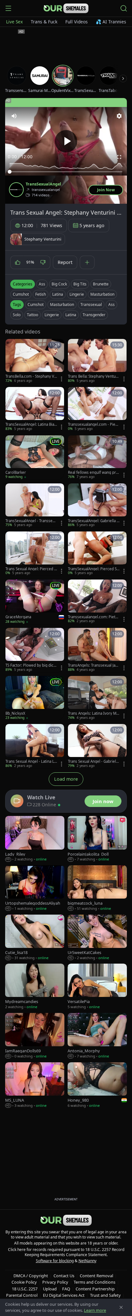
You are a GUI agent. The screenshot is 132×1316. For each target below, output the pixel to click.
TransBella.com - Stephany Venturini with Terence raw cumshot (30, 376)
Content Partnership (95, 1289)
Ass (42, 284)
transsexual (91, 304)
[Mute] (14, 116)
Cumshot (21, 294)
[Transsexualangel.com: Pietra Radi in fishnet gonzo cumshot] (97, 602)
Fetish (40, 294)
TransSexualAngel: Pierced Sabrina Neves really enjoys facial (93, 569)
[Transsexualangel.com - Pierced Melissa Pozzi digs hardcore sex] (97, 409)
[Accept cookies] (121, 1307)
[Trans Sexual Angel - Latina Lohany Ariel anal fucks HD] (34, 746)
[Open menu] (8, 8)
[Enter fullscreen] (119, 157)
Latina (57, 294)
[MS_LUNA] (34, 1085)
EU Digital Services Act (64, 1295)
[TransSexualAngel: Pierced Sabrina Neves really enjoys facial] (97, 553)
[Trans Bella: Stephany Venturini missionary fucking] (97, 361)
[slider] (66, 172)
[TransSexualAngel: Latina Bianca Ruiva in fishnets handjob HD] (34, 409)
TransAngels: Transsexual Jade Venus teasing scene (93, 665)
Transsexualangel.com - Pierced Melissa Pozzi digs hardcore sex (93, 424)
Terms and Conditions (94, 1282)
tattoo (32, 314)
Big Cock (59, 284)
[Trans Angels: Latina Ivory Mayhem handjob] (97, 698)
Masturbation (102, 294)
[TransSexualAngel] (16, 189)
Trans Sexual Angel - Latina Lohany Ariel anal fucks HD (30, 761)
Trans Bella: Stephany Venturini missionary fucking (93, 376)
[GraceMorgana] (34, 602)
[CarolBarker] (34, 457)
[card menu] (61, 379)
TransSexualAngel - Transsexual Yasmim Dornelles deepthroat (31, 521)
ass (111, 304)
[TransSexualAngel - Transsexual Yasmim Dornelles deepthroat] (34, 505)
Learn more (95, 1310)
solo (17, 314)
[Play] (66, 141)
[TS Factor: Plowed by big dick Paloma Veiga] (34, 650)
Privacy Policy (55, 1282)
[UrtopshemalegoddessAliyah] (34, 888)
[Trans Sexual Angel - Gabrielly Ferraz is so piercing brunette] (97, 746)
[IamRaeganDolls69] (34, 1036)
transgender (94, 314)
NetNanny (87, 1260)
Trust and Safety (105, 1295)
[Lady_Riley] (34, 839)
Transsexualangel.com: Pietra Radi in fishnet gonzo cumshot (93, 617)
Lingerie (77, 294)
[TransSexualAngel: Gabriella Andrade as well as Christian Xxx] (97, 505)
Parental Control (21, 1295)
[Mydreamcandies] (34, 987)
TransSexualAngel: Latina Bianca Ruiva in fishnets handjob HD (30, 424)
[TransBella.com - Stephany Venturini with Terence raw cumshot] (34, 361)
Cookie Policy (24, 1282)
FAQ (66, 1289)
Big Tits (80, 284)
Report (65, 262)
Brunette (101, 284)
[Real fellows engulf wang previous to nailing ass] (97, 457)
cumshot (36, 304)
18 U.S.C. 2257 (24, 1289)
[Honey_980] (97, 1085)
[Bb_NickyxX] (34, 698)
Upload (50, 1289)
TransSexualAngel (43, 184)
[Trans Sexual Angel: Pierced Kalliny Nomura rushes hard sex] (34, 553)
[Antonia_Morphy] (97, 1036)
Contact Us (64, 1276)
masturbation (62, 304)
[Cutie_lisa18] (34, 938)
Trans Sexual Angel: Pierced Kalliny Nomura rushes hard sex (31, 569)
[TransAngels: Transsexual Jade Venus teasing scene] (97, 650)
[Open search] (123, 8)
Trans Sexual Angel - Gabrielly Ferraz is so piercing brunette (94, 761)
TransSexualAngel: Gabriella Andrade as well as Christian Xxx (94, 521)
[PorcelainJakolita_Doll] (97, 839)
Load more (66, 779)
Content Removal (96, 1276)
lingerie (52, 314)
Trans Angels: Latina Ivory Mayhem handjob (93, 713)
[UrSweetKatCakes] (97, 938)
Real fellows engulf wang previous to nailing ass (93, 472)
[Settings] (119, 116)
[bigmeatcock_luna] (97, 888)
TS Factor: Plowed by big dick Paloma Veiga (30, 665)
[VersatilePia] (97, 987)
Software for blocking (55, 1260)
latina (70, 314)
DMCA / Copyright (30, 1276)
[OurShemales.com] (66, 8)
